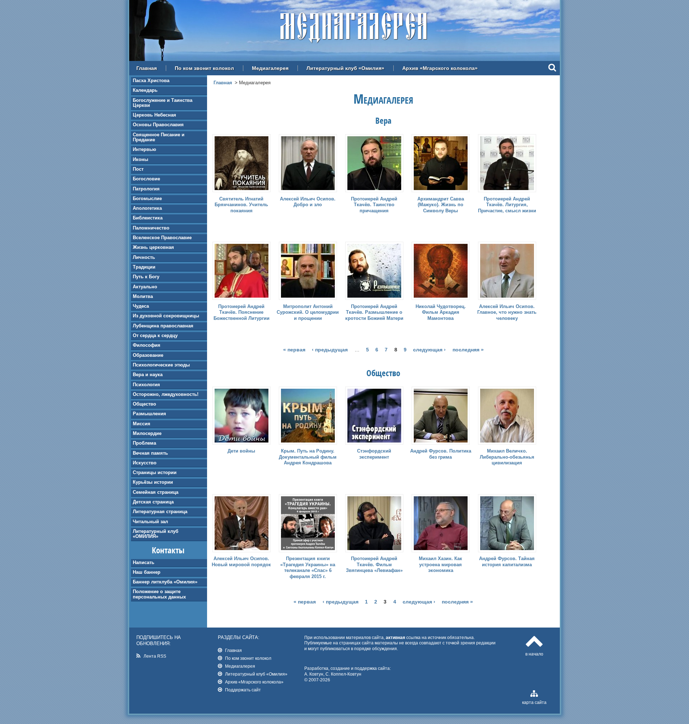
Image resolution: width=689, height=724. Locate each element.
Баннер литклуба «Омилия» (165, 582)
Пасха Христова (151, 80)
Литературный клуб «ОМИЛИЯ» (155, 534)
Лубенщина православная (163, 325)
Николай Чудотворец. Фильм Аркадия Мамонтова (441, 312)
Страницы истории (155, 472)
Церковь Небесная (154, 115)
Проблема (144, 443)
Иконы (140, 159)
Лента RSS (155, 656)
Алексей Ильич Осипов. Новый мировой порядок (241, 561)
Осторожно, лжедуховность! (165, 394)
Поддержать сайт (243, 689)
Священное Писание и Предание (158, 137)
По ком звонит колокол (204, 68)
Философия (146, 345)
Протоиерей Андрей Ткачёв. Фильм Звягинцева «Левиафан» (374, 564)
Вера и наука (148, 374)
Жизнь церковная (153, 247)
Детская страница (153, 502)
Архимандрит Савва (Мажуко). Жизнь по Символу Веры (440, 205)
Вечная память (150, 453)
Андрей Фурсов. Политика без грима (440, 454)
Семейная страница (155, 492)
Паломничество (151, 228)
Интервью (144, 149)
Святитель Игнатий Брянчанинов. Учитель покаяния (241, 205)
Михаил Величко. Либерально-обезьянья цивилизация (507, 457)
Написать (143, 562)
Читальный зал (150, 521)
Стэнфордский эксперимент (374, 454)
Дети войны (241, 451)
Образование (148, 355)
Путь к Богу (146, 276)
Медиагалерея (270, 68)
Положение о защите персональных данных (159, 594)
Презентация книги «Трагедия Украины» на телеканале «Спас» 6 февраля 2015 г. (307, 567)
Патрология (146, 188)
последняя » (468, 349)
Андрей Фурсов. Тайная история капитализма (507, 561)
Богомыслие (147, 198)
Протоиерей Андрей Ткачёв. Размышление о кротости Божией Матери (374, 312)
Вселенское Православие (162, 237)
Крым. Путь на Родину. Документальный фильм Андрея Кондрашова (308, 457)
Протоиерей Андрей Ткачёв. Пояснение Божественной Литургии (241, 312)
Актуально (145, 286)
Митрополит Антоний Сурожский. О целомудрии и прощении (308, 312)
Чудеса (141, 306)
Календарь (145, 90)
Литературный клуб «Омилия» (345, 68)
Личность (144, 257)
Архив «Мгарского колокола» (440, 68)
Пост (138, 169)
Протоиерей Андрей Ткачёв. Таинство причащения (374, 205)
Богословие (146, 178)
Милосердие (147, 433)
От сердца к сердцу (155, 335)
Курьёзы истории (153, 482)
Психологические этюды (161, 365)
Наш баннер (146, 572)
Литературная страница (160, 511)
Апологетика (147, 208)
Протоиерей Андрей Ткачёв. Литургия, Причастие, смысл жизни (507, 205)
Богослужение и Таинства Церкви (162, 103)
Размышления (149, 413)
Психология (146, 384)
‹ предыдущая (330, 349)
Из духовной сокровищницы (166, 315)
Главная (146, 68)
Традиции (144, 267)
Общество (144, 404)
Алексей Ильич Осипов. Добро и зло (308, 202)
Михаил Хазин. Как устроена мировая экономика (440, 564)
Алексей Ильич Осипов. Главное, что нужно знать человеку (506, 312)
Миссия (141, 423)
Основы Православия (158, 124)
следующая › (429, 349)
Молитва (143, 296)
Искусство (144, 462)
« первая (294, 349)
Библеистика (148, 218)
